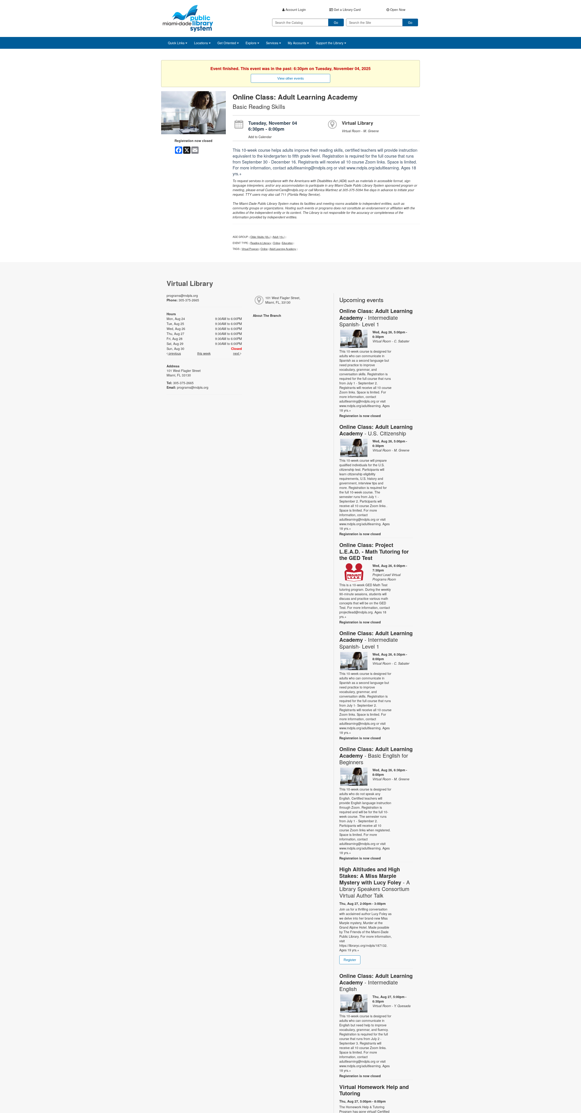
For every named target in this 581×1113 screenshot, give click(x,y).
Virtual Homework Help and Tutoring (374, 1090)
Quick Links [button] (176, 43)
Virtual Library (357, 123)
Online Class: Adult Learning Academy (376, 317)
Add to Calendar (260, 136)
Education (287, 243)
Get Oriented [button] (227, 43)
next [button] (236, 353)
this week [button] (204, 353)
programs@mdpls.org (182, 295)
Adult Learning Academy (282, 249)
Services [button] (272, 43)
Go (336, 22)
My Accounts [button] (297, 43)
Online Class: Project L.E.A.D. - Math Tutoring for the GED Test (374, 551)
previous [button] (174, 353)
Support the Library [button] (330, 43)
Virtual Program (250, 249)
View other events (290, 78)
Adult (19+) (279, 237)
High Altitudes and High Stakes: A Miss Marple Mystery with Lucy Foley (374, 882)
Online (276, 243)
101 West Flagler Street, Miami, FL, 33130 (282, 300)
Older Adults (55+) (260, 237)
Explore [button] (251, 43)
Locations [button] (201, 43)
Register (350, 960)
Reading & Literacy (260, 243)
